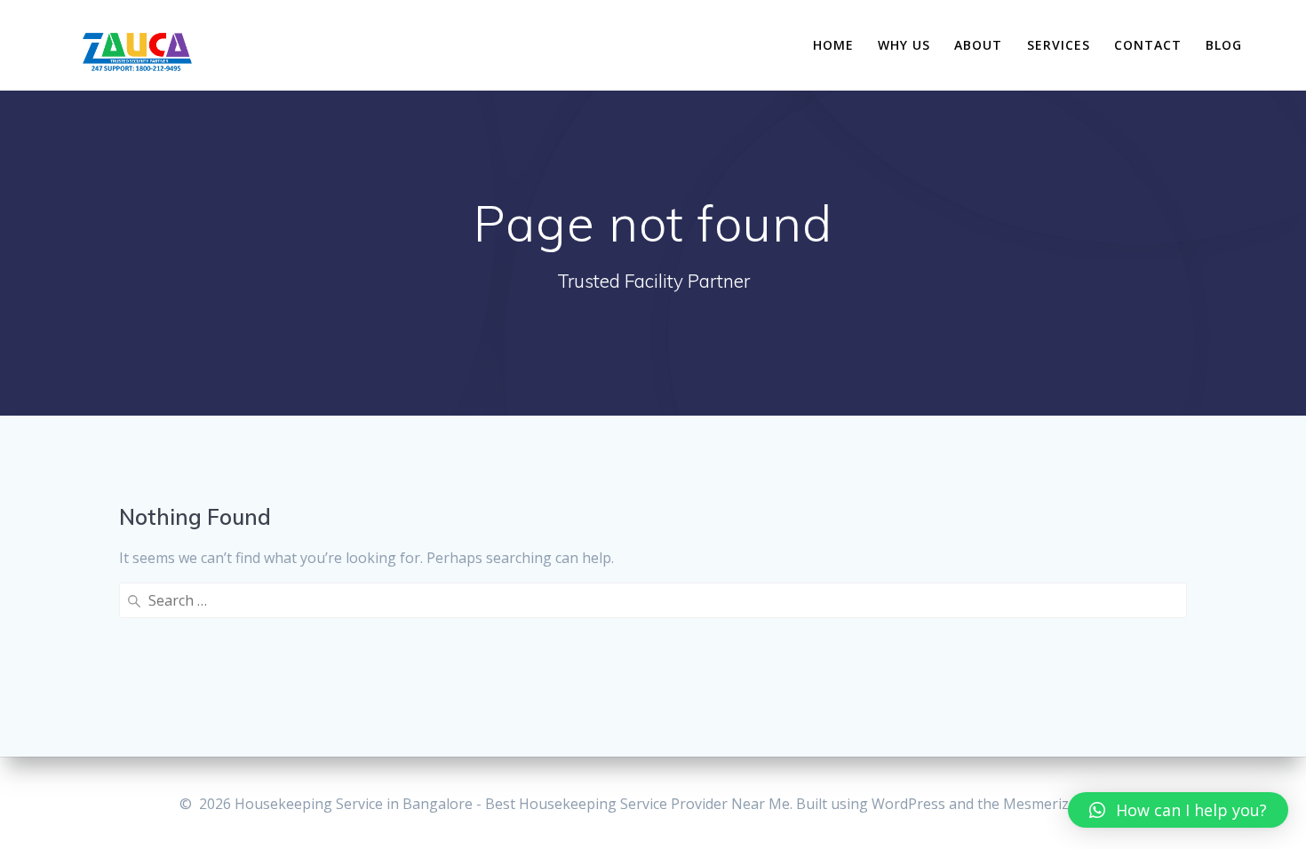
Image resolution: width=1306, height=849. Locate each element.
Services (1058, 44)
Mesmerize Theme (1065, 803)
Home (833, 44)
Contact (1148, 44)
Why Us (904, 44)
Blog (1224, 44)
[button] (1178, 810)
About (978, 44)
